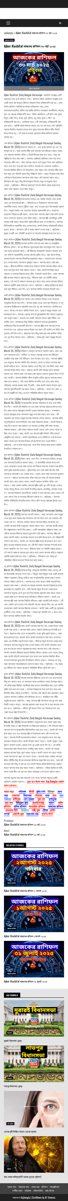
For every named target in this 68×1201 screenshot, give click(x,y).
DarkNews (37, 1197)
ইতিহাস (9, 1169)
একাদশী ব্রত (18, 814)
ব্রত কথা (9, 802)
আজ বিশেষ (49, 1190)
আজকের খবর (23, 1187)
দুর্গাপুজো (52, 799)
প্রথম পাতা (11, 1187)
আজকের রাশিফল (9, 40)
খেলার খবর (35, 1187)
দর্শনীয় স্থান (17, 1190)
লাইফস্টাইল (38, 1190)
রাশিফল (44, 1187)
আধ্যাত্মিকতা (54, 1187)
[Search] (60, 23)
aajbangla (8, 33)
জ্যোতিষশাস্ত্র (38, 802)
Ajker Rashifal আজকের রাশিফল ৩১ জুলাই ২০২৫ (34, 959)
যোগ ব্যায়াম (29, 799)
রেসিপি (52, 810)
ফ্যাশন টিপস (47, 814)
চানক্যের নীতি (12, 810)
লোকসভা (15, 795)
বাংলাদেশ (25, 810)
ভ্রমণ (51, 802)
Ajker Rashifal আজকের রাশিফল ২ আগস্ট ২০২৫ (34, 868)
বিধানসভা (27, 795)
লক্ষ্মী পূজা (36, 810)
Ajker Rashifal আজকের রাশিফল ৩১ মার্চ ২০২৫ (24, 832)
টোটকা (45, 810)
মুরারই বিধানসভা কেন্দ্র (34, 1018)
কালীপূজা (17, 799)
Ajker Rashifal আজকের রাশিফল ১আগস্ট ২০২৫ (34, 914)
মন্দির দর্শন (40, 791)
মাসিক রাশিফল (20, 806)
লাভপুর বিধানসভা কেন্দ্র (34, 1064)
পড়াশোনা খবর (32, 814)
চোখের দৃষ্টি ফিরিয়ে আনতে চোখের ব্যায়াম (34, 1109)
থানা (54, 795)
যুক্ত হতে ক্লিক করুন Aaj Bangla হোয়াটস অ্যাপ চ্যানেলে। (34, 783)
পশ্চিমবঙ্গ (22, 791)
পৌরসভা (39, 795)
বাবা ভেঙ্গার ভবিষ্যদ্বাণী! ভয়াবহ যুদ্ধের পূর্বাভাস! (34, 1154)
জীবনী (31, 791)
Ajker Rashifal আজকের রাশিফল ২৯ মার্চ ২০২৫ (25, 822)
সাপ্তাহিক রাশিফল (37, 806)
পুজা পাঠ (41, 799)
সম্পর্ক (6, 814)
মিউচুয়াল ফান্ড (22, 802)
